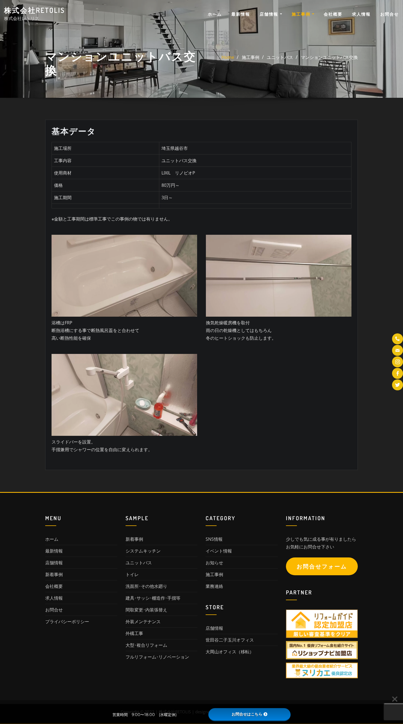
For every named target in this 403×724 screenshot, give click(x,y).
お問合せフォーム (322, 566)
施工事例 (302, 14)
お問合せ (389, 14)
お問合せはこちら (247, 714)
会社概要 (333, 14)
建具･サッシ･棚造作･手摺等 (153, 598)
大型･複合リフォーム (146, 645)
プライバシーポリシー (67, 622)
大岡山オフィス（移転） (230, 652)
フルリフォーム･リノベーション (157, 657)
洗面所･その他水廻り (146, 586)
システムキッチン (143, 551)
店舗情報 (270, 14)
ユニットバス (280, 57)
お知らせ (214, 563)
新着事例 (54, 574)
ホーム (215, 14)
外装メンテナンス (143, 622)
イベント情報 (219, 551)
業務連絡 (214, 586)
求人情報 (361, 14)
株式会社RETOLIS (34, 10)
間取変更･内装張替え (146, 610)
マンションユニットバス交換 (329, 57)
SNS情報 (214, 539)
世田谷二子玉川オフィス (230, 640)
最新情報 (240, 14)
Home (228, 57)
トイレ (132, 574)
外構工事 (134, 633)
